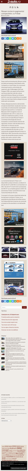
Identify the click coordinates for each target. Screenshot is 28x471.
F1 (7, 452)
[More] (20, 38)
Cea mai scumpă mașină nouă (9, 322)
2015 (3, 448)
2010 (7, 446)
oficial (7, 455)
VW (14, 460)
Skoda (21, 457)
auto (15, 448)
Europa (4, 452)
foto (3, 453)
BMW (19, 448)
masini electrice (11, 453)
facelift (10, 452)
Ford (16, 452)
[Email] (15, 38)
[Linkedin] (8, 38)
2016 (6, 448)
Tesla (7, 458)
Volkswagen (7, 460)
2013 (18, 446)
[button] (5, 249)
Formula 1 (21, 452)
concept (5, 450)
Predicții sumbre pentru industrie (10, 317)
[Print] (18, 38)
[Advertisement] (14, 382)
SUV (4, 458)
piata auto (10, 455)
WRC (17, 460)
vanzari (14, 458)
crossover (14, 450)
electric (23, 450)
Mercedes (19, 454)
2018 (8, 448)
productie (21, 455)
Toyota (10, 458)
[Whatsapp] (10, 38)
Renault (4, 456)
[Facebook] (2, 38)
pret (17, 455)
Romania (16, 457)
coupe (10, 450)
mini (24, 453)
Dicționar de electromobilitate (9, 330)
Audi (11, 448)
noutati (3, 455)
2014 (22, 446)
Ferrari (14, 452)
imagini (6, 453)
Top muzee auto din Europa (8, 324)
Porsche (14, 455)
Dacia (18, 450)
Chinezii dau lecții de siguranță (9, 319)
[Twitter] (5, 38)
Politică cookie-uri (6, 465)
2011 (10, 446)
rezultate (10, 456)
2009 (3, 446)
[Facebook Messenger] (13, 38)
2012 (14, 446)
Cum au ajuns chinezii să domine (10, 327)
